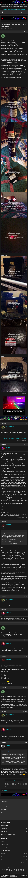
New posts (3, 841)
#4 (26, 521)
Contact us (3, 804)
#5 (26, 596)
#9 (26, 656)
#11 (26, 711)
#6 (26, 609)
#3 (26, 444)
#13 (26, 742)
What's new (4, 838)
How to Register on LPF (9, 9)
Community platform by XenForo (14, 875)
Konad (3, 28)
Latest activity (4, 847)
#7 (26, 624)
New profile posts (4, 844)
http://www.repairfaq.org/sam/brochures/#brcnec (13, 438)
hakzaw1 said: (5, 531)
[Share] (24, 32)
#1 (26, 32)
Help (2, 812)
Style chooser (5, 801)
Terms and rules (4, 806)
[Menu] (2, 12)
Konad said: (4, 751)
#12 (26, 726)
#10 (26, 687)
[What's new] (26, 12)
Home (2, 815)
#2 (26, 423)
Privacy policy (4, 809)
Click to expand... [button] (14, 543)
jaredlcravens (24, 863)
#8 (26, 640)
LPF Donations (21, 9)
